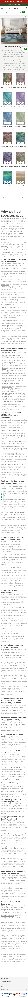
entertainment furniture (8, 357)
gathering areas (13, 667)
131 (18, 197)
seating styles (19, 677)
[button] (1, 497)
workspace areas (7, 386)
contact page (17, 956)
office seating (15, 390)
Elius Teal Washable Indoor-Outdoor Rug (7, 107)
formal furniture (5, 491)
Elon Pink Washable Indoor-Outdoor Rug (20, 87)
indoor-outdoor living (17, 529)
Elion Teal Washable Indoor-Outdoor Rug (20, 146)
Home (2, 16)
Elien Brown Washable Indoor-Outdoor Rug (20, 186)
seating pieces (15, 691)
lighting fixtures (23, 491)
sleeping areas (6, 377)
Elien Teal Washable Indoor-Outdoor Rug (7, 186)
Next (23, 197)
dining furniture (5, 284)
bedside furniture (7, 378)
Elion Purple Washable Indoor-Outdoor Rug (7, 166)
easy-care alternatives (19, 924)
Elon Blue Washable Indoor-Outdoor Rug (7, 87)
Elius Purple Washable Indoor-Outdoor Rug (20, 107)
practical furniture (16, 516)
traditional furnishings (7, 249)
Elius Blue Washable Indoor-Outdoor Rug (7, 126)
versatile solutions (9, 925)
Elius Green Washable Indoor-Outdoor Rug (20, 126)
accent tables (18, 283)
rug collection (17, 922)
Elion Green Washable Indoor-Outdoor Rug (20, 166)
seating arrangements (7, 283)
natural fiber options (6, 924)
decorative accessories (7, 915)
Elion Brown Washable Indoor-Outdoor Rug (7, 146)
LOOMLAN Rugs (9, 16)
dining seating (19, 365)
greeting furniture (14, 398)
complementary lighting (17, 914)
